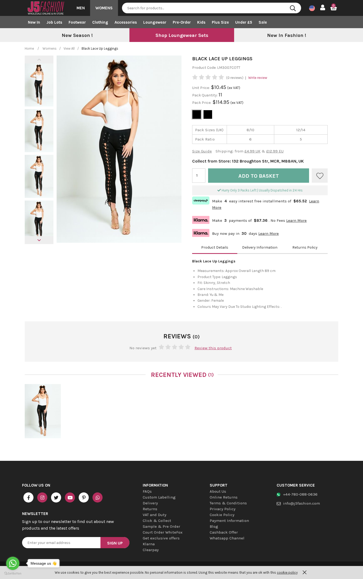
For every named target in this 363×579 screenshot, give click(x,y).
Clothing (100, 22)
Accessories (126, 22)
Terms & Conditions (228, 503)
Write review (257, 78)
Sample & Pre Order (161, 526)
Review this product (213, 348)
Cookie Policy (222, 514)
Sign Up (115, 543)
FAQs (147, 491)
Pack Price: (201, 102)
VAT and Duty (154, 514)
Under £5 (243, 22)
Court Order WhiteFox (163, 532)
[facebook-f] (28, 497)
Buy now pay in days (235, 233)
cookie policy (287, 572)
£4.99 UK (252, 151)
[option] (77, 35)
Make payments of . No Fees (249, 220)
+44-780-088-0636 (300, 494)
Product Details (214, 247)
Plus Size (220, 22)
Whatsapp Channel (227, 538)
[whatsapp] (97, 497)
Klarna (149, 544)
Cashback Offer (224, 532)
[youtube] (70, 497)
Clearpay (151, 549)
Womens (104, 8)
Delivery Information (259, 247)
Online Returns (224, 497)
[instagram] (42, 497)
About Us (218, 491)
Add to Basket (258, 176)
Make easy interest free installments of (255, 204)
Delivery (150, 503)
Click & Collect (157, 520)
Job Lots (54, 22)
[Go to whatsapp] (12, 563)
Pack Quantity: (205, 95)
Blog (214, 526)
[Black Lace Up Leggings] (43, 411)
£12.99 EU (275, 151)
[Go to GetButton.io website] (12, 573)
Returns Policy (305, 247)
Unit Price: (201, 88)
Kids (201, 22)
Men (81, 8)
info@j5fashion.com (301, 503)
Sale (263, 22)
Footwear (77, 22)
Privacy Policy (222, 508)
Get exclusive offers (161, 538)
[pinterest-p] (84, 497)
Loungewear (154, 22)
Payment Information (229, 520)
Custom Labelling (159, 497)
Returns (150, 508)
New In (34, 22)
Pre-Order (182, 22)
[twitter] (56, 497)
